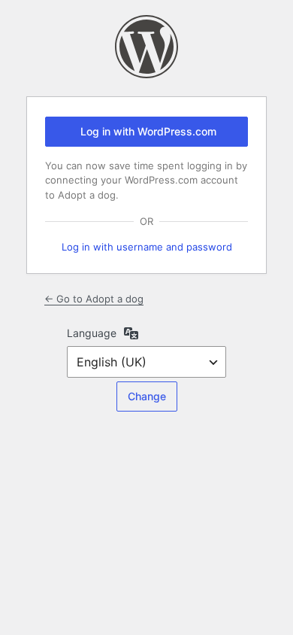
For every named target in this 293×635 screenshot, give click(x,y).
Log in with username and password (147, 247)
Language (91, 333)
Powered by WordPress (146, 46)
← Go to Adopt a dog (93, 299)
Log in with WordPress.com (148, 131)
